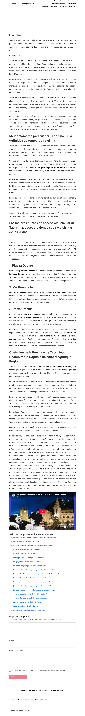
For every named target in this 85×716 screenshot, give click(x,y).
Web (10, 660)
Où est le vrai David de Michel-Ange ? (26, 606)
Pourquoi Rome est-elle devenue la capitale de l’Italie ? (32, 545)
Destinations (72, 3)
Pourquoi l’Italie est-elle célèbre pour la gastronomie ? (32, 598)
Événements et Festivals (49, 6)
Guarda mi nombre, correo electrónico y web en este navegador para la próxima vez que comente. (39, 670)
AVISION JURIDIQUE (57, 690)
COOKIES (24, 690)
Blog (70, 6)
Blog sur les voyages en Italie (23, 3)
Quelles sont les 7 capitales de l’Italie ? (26, 541)
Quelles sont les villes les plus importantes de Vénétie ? (33, 570)
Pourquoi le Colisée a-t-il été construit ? (27, 550)
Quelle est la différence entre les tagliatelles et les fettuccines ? (36, 574)
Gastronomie (63, 6)
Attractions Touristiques (68, 1)
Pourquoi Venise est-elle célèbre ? (25, 554)
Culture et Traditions (58, 3)
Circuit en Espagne (41, 699)
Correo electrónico (17, 650)
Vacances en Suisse (16, 699)
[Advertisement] (42, 19)
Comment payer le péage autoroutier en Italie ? (29, 610)
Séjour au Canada (28, 699)
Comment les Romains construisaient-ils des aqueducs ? (33, 582)
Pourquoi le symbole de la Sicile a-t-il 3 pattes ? (30, 594)
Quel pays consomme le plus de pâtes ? (27, 562)
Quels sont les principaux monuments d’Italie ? (29, 566)
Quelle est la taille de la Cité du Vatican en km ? (29, 578)
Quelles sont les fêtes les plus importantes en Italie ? (32, 586)
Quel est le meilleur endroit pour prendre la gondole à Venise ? (35, 537)
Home (56, 1)
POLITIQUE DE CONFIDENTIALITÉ (39, 690)
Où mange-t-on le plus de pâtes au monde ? (28, 558)
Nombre (12, 640)
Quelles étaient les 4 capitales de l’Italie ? (27, 602)
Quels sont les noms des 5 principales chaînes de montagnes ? (35, 590)
